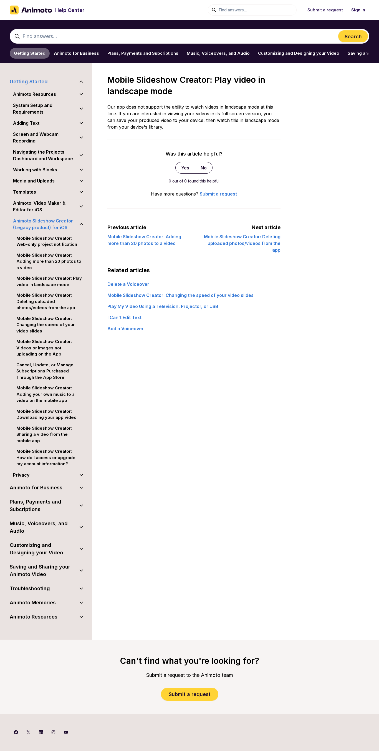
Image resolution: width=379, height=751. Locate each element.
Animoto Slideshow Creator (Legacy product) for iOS (43, 224)
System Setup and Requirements (32, 108)
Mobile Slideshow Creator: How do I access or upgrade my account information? (45, 457)
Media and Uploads (34, 181)
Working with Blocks (35, 169)
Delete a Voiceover (128, 284)
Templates (24, 192)
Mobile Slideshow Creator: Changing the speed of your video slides (180, 295)
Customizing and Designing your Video (298, 53)
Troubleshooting (30, 588)
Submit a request (325, 9)
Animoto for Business (76, 53)
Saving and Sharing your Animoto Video (40, 570)
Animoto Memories (33, 602)
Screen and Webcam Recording (36, 137)
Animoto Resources (34, 94)
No (204, 168)
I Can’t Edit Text (124, 317)
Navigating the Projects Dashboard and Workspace (43, 155)
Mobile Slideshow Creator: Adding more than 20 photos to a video (48, 261)
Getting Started (30, 53)
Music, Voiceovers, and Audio (218, 53)
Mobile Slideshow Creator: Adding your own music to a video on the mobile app (45, 394)
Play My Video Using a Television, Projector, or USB (162, 306)
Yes (185, 168)
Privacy (21, 475)
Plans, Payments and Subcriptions (142, 53)
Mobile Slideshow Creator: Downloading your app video (46, 414)
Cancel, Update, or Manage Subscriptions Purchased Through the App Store (45, 371)
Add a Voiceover (125, 328)
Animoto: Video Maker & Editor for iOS (39, 206)
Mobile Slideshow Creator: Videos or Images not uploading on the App (44, 348)
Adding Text (26, 123)
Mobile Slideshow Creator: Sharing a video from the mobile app (44, 434)
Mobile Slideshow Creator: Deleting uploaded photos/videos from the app (242, 243)
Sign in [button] (358, 9)
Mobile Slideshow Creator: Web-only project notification (46, 241)
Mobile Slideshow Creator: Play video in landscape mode (49, 281)
